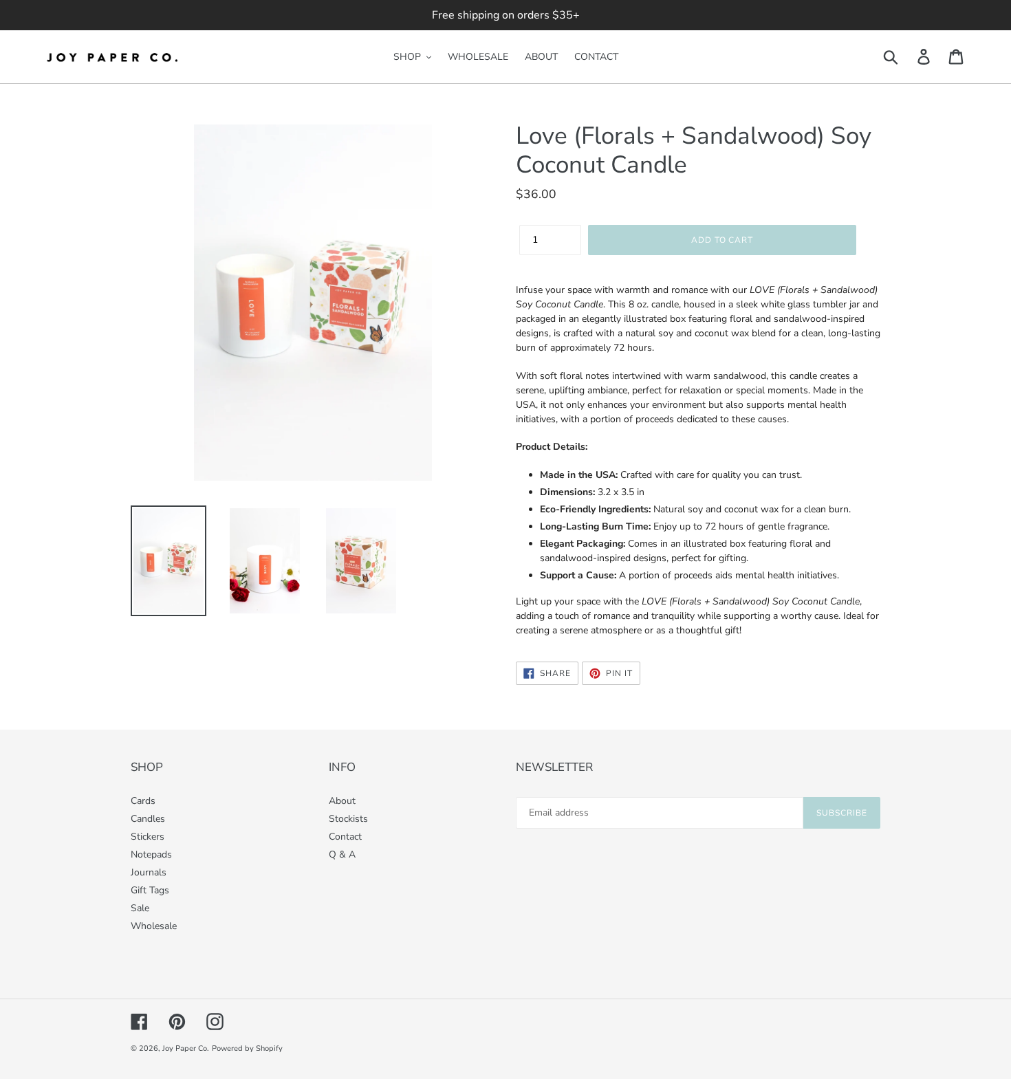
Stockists (348, 818)
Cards (143, 800)
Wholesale (154, 926)
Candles (148, 818)
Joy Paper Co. (185, 1048)
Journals (148, 872)
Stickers (147, 836)
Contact (345, 836)
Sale (140, 908)
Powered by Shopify (247, 1048)
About (342, 800)
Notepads (151, 854)
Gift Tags (150, 890)
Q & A (342, 854)
